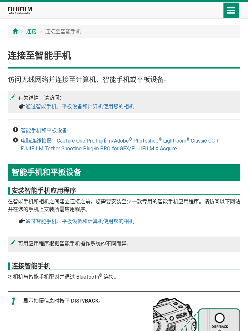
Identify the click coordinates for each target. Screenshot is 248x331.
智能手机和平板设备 (44, 130)
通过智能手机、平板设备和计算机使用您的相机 (80, 106)
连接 (31, 31)
